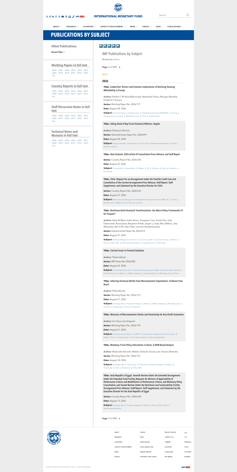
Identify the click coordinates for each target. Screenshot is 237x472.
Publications (174, 26)
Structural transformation (131, 243)
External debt (109, 203)
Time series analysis (139, 337)
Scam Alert (169, 452)
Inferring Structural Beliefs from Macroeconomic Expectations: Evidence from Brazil (143, 282)
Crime (174, 200)
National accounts (132, 116)
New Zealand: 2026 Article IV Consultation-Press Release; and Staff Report (145, 154)
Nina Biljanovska (133, 97)
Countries (88, 26)
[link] (101, 46)
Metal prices (121, 203)
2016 (79, 73)
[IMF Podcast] (66, 17)
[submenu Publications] (182, 26)
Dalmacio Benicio (121, 130)
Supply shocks (154, 116)
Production (173, 168)
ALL (53, 75)
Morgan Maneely (168, 97)
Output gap (117, 307)
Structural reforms (110, 147)
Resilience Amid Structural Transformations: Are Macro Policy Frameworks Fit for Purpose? (143, 212)
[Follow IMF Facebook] (50, 17)
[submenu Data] (162, 26)
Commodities (118, 168)
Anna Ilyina (121, 224)
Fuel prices (144, 143)
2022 (79, 70)
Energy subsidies (119, 143)
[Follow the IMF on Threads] (59, 17)
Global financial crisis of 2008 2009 (155, 113)
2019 (60, 73)
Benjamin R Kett (136, 224)
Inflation (141, 168)
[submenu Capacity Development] (124, 26)
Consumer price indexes (122, 334)
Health (106, 337)
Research (71, 26)
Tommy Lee (154, 352)
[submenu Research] (77, 26)
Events (117, 457)
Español (187, 457)
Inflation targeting (134, 273)
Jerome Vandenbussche (148, 227)
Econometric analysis (152, 334)
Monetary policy (166, 273)
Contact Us (169, 437)
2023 (73, 70)
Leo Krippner (128, 321)
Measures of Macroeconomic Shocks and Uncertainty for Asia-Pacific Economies (147, 314)
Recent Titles (57, 52)
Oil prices (155, 168)
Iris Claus (116, 321)
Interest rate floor (150, 273)
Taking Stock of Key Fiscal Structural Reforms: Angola (135, 123)
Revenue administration (112, 408)
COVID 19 (138, 334)
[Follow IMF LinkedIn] (53, 17)
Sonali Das (161, 220)
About (56, 26)
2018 (67, 73)
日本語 (186, 447)
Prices (144, 116)
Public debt (115, 243)
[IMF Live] (186, 467)
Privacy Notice (170, 432)
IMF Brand (168, 457)
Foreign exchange (134, 304)
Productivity (108, 171)
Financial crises (133, 113)
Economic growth (146, 240)
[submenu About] (61, 26)
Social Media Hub (146, 447)
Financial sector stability (171, 270)
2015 (86, 73)
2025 (60, 70)
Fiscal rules (143, 365)
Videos (145, 26)
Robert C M (118, 97)
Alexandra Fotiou (150, 97)
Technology (160, 243)
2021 (86, 70)
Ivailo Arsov (133, 220)
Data (158, 26)
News (132, 26)
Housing (174, 113)
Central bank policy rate (122, 270)
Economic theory (119, 113)
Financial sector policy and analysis (146, 270)
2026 (54, 70)
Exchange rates (118, 304)
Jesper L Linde (152, 224)
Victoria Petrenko (169, 352)
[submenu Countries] (95, 26)
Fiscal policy (131, 365)
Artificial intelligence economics (125, 240)
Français (187, 442)
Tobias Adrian (119, 257)
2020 (54, 73)
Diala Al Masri (119, 220)
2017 (73, 73)
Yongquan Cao (147, 220)
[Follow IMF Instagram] (56, 17)
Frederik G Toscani (113, 100)
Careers (168, 442)
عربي (185, 432)
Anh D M (119, 227)
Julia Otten (129, 227)
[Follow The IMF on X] (47, 17)
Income (120, 116)
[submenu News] (137, 26)
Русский (187, 452)
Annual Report (145, 452)
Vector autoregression (157, 337)
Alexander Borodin (121, 352)
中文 (185, 437)
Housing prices (109, 116)
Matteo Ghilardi (140, 352)
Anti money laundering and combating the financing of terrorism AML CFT (141, 200)
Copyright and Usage (148, 457)
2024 (67, 70)
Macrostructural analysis (160, 143)
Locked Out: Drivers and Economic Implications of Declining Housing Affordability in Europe (139, 88)
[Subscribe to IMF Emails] (70, 17)
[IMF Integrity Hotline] (73, 17)
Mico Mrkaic (166, 224)
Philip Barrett (118, 291)
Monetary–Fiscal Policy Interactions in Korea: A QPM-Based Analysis (142, 345)
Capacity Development (111, 26)
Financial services (110, 273)
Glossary (168, 447)
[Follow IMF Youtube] (62, 17)
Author (116, 59)
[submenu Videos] (150, 26)
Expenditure (133, 143)
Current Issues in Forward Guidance (127, 250)
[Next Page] (119, 67)
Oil (148, 168)
